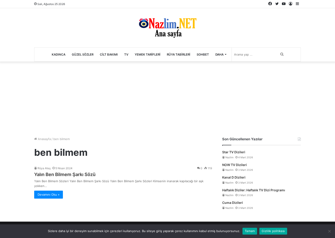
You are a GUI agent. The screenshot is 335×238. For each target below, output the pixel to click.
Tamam (250, 231)
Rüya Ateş (44, 168)
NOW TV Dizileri (234, 165)
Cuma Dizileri (232, 203)
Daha (219, 54)
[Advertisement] (167, 98)
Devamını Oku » (48, 194)
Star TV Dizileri (233, 152)
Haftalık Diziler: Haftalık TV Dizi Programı (253, 190)
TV (126, 54)
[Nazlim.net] (167, 27)
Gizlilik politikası (273, 231)
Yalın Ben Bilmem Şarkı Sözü (64, 174)
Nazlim (229, 157)
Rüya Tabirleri (178, 54)
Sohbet (203, 54)
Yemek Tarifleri (147, 54)
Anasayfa (44, 139)
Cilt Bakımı (109, 54)
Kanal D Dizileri (233, 177)
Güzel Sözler (82, 54)
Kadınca (58, 54)
